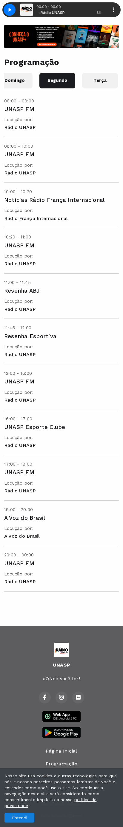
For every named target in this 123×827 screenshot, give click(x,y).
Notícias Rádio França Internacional (54, 200)
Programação (61, 764)
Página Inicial (61, 751)
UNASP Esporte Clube (34, 427)
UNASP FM (19, 109)
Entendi (19, 817)
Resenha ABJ (22, 291)
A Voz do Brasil (24, 518)
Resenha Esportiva (30, 336)
